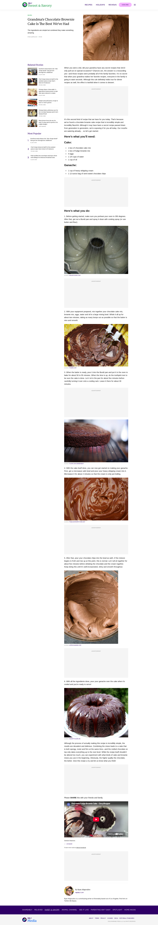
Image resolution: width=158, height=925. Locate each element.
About (91, 918)
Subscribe (125, 5)
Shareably (27, 910)
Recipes (88, 5)
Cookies (110, 918)
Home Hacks (130, 910)
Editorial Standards (81, 847)
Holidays (100, 5)
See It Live (84, 910)
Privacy (103, 918)
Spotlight (117, 910)
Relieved (38, 910)
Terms (97, 918)
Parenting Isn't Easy (100, 910)
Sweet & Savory (52, 910)
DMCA (116, 918)
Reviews (113, 5)
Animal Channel (69, 910)
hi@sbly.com (79, 892)
